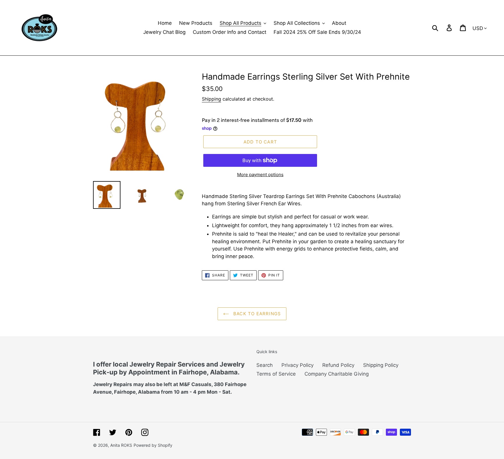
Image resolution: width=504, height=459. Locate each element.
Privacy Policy (297, 365)
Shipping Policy (380, 365)
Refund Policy (338, 365)
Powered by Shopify (153, 445)
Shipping (211, 99)
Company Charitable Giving (336, 374)
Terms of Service (276, 374)
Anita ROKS (121, 445)
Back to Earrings (256, 313)
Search (264, 365)
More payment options (260, 174)
